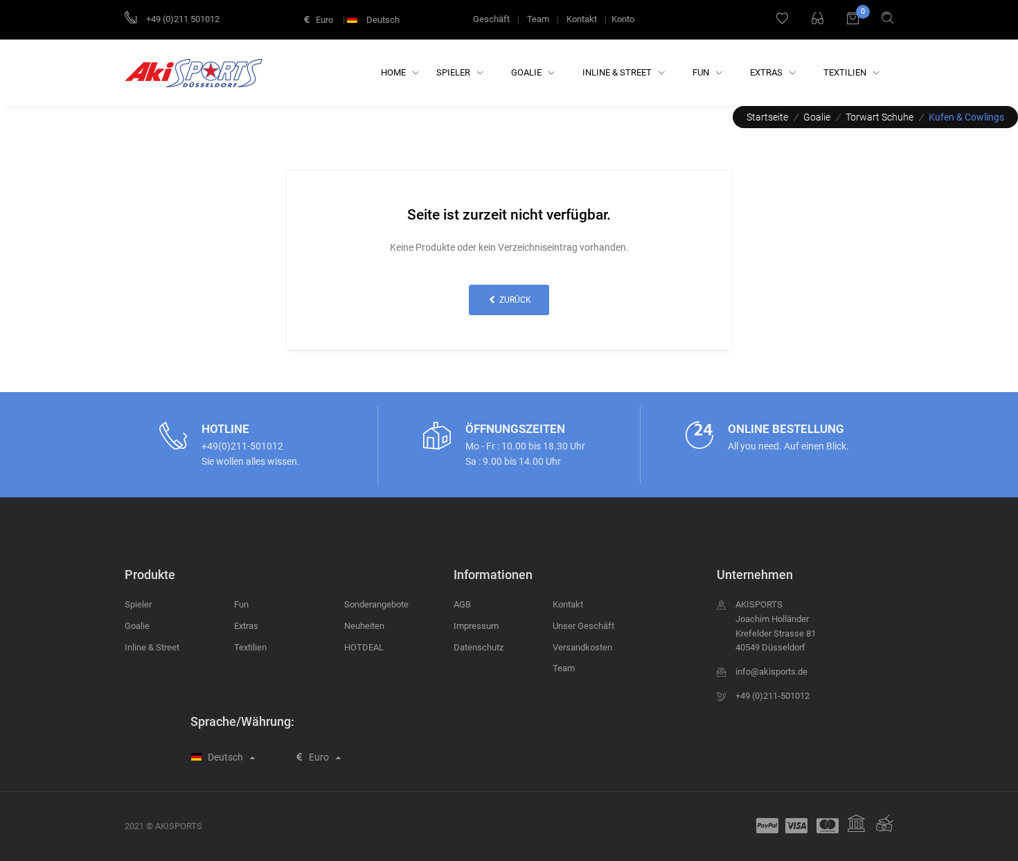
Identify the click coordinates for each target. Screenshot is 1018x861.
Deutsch (382, 20)
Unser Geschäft (583, 626)
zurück (514, 300)
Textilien (845, 72)
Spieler (454, 72)
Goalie (527, 72)
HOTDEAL (364, 647)
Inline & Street (618, 72)
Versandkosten (582, 647)
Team (538, 19)
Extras (767, 72)
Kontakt (581, 19)
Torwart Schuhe (879, 117)
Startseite (767, 117)
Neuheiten (364, 626)
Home (394, 72)
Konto (622, 19)
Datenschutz (478, 647)
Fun (702, 72)
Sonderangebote (376, 604)
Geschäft (491, 19)
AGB (462, 604)
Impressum (476, 626)
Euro (323, 20)
